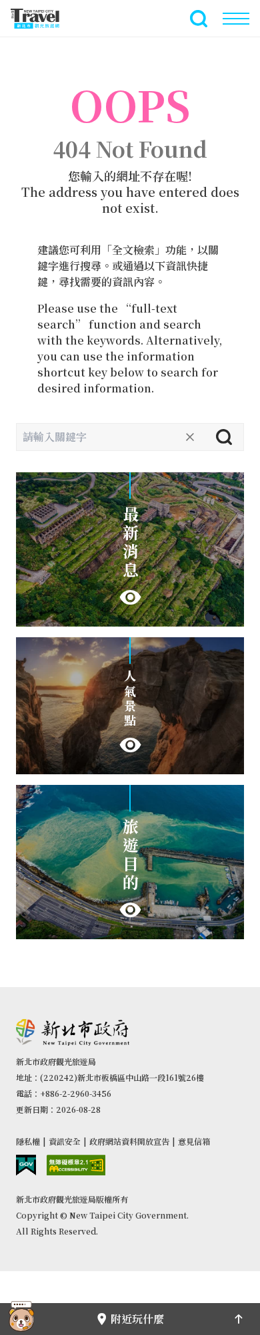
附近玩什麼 (137, 1318)
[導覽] (236, 18)
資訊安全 (65, 1141)
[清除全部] (190, 437)
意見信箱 (194, 1141)
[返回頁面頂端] (238, 1319)
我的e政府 (26, 1165)
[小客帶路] (21, 1319)
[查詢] (224, 437)
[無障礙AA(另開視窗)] (76, 1165)
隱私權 (28, 1141)
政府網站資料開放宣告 (129, 1141)
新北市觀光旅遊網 (43, 19)
